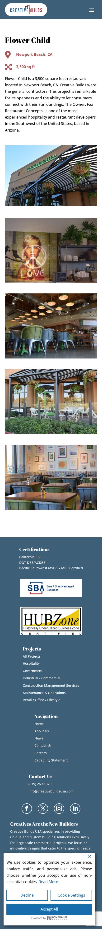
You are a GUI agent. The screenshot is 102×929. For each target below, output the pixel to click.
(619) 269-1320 (39, 784)
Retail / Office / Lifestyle (41, 700)
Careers (40, 753)
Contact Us (42, 745)
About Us (41, 731)
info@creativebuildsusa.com (51, 791)
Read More (48, 881)
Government (32, 670)
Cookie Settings (71, 895)
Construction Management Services (51, 685)
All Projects (32, 656)
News (38, 738)
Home (39, 723)
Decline (27, 895)
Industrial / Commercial (41, 678)
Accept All (49, 909)
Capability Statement (51, 760)
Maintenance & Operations (44, 692)
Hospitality (31, 663)
